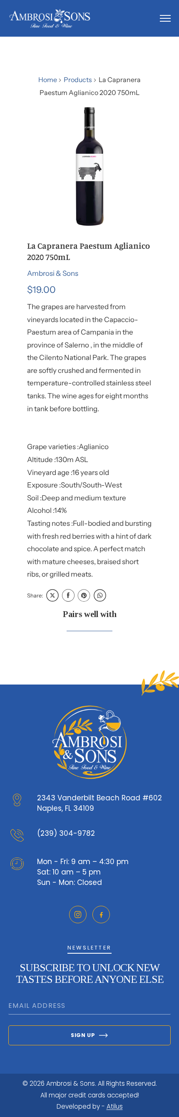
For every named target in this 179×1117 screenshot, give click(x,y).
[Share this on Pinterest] (84, 595)
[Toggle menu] (165, 18)
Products (78, 79)
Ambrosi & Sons (52, 273)
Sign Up (83, 1035)
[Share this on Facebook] (68, 595)
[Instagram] (78, 914)
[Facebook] (101, 914)
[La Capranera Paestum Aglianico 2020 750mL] (89, 165)
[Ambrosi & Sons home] (49, 18)
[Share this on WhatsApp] (100, 595)
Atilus (115, 1106)
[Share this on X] (52, 595)
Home (47, 79)
